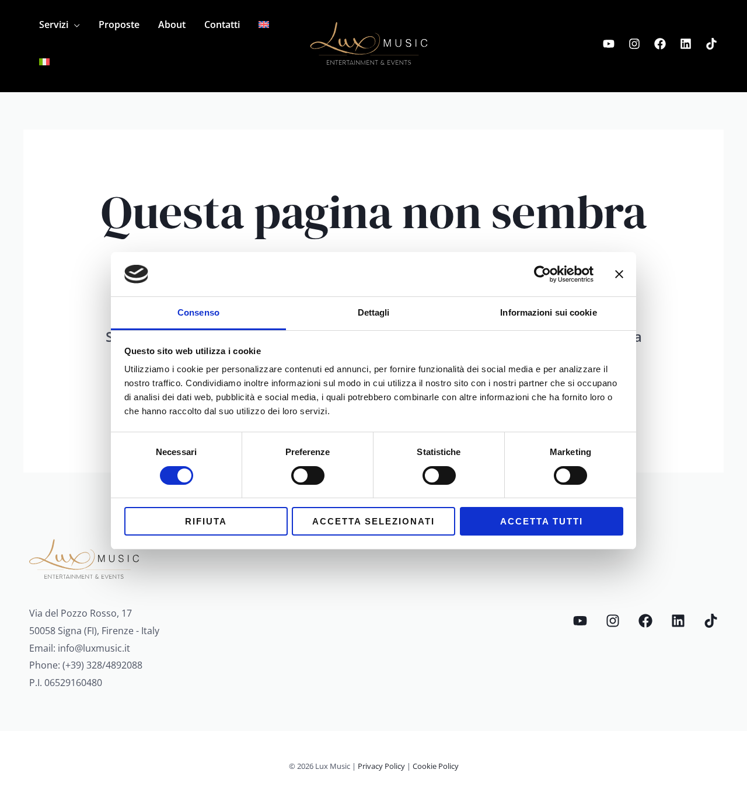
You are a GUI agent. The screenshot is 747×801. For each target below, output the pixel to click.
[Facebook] (660, 44)
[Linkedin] (686, 44)
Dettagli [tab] (374, 312)
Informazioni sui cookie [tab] (548, 312)
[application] (74, 24)
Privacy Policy (381, 766)
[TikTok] (711, 44)
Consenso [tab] (198, 312)
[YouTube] (609, 44)
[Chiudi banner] (619, 274)
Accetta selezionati (373, 521)
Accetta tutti (541, 521)
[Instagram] (634, 44)
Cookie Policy (436, 766)
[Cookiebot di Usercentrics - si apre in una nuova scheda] (542, 274)
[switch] (307, 475)
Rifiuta (206, 521)
